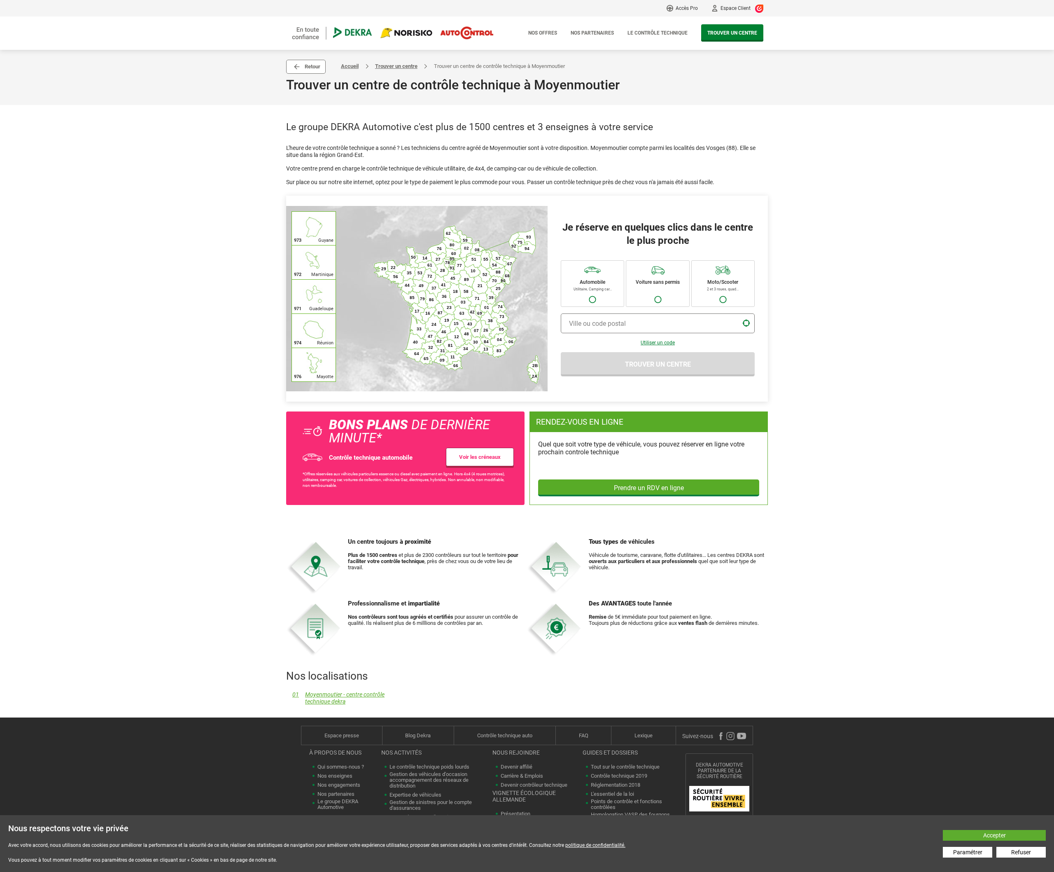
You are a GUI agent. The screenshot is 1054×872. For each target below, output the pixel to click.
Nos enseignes (334, 776)
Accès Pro (687, 8)
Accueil (350, 66)
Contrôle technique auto (504, 735)
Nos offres (542, 33)
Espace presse (341, 735)
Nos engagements (338, 785)
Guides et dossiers (610, 752)
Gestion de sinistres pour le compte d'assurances (430, 805)
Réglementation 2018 (615, 785)
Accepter (994, 835)
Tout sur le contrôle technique (625, 767)
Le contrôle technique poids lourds (429, 767)
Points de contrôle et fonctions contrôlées (626, 804)
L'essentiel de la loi (612, 794)
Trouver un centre (732, 33)
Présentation (515, 814)
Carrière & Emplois (522, 776)
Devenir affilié (516, 767)
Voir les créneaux (480, 457)
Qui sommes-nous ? (340, 767)
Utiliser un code (658, 343)
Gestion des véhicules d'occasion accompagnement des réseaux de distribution (429, 780)
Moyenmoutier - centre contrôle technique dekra (338, 698)
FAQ (583, 735)
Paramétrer (967, 852)
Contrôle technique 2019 (619, 776)
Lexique (643, 735)
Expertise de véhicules (415, 795)
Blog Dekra (418, 735)
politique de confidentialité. (595, 845)
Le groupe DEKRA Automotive (337, 804)
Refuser (1021, 852)
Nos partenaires (592, 33)
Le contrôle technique (657, 33)
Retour (312, 66)
